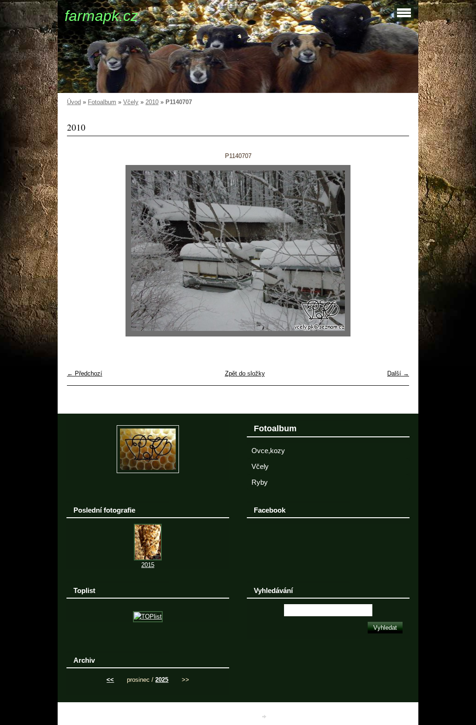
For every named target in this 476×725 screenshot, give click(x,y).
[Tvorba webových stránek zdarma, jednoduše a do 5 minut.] (265, 717)
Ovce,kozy (268, 451)
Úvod (74, 102)
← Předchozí (84, 373)
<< (110, 679)
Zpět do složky (245, 373)
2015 (147, 564)
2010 (152, 102)
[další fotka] (393, 250)
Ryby (259, 482)
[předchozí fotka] (82, 250)
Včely (131, 102)
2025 (161, 679)
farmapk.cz (101, 15)
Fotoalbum (102, 102)
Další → (398, 373)
